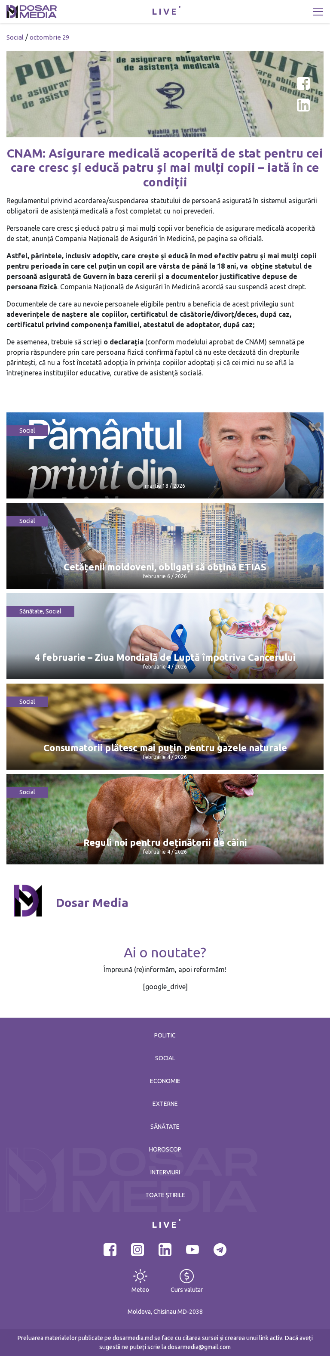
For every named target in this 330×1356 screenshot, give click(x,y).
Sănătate (31, 611)
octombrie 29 (49, 37)
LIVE (165, 11)
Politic (165, 1035)
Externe (165, 1103)
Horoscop (165, 1149)
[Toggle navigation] (318, 11)
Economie (165, 1080)
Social (15, 37)
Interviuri (165, 1172)
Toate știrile (165, 1195)
